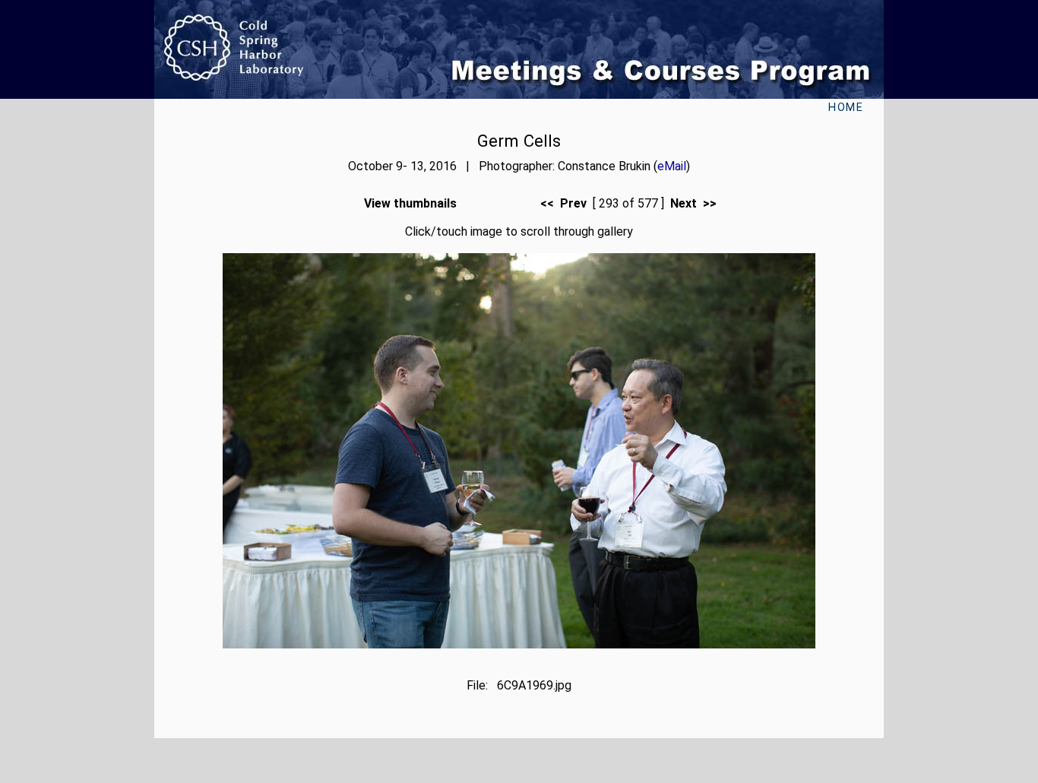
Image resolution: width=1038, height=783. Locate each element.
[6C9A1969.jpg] (519, 644)
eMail (671, 166)
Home (845, 107)
